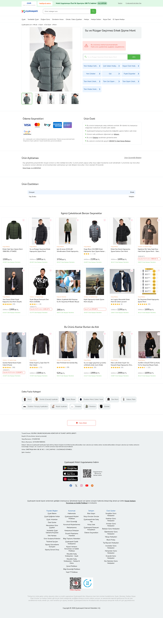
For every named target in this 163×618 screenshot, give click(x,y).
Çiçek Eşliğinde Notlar (52, 516)
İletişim (91, 511)
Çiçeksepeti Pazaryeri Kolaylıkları (91, 528)
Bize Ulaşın (91, 513)
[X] (76, 485)
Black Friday (111, 540)
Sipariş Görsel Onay (52, 550)
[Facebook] (70, 485)
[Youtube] (86, 485)
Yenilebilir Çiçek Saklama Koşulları (52, 531)
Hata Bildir (82, 423)
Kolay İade (91, 525)
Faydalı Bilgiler (52, 511)
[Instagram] (81, 485)
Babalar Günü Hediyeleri (111, 529)
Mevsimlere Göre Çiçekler (52, 526)
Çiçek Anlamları (52, 519)
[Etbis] (75, 584)
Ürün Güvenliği (72, 522)
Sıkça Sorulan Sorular (91, 516)
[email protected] (41, 436)
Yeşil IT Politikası (72, 572)
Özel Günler (52, 522)
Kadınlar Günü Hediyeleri (111, 520)
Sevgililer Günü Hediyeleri (111, 514)
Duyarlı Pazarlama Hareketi (71, 534)
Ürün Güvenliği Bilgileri (132, 157)
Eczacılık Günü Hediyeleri (111, 557)
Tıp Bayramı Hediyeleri (111, 543)
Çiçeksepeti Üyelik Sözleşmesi (71, 543)
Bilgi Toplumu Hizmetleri (71, 539)
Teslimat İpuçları (52, 542)
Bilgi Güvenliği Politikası (71, 569)
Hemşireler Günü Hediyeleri (111, 552)
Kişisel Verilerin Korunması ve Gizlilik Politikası (72, 549)
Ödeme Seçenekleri (91, 533)
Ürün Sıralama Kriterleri (52, 539)
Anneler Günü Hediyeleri (111, 525)
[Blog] (92, 485)
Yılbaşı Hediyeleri (111, 537)
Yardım (120, 3)
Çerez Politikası (71, 566)
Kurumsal (71, 511)
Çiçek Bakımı (52, 513)
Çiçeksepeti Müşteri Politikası (72, 517)
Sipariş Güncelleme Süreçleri (52, 546)
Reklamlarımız (72, 527)
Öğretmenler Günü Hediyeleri (111, 533)
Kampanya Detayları (72, 530)
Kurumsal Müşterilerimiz (71, 525)
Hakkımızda (72, 513)
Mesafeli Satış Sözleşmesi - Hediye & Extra (72, 561)
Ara (93, 11)
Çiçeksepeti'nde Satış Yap (133, 3)
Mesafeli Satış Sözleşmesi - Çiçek (71, 555)
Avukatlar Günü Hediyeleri (110, 547)
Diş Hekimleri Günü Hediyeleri (111, 562)
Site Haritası (52, 536)
